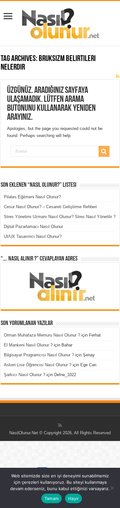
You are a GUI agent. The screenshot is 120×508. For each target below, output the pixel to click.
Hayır (73, 498)
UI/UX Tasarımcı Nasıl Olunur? (32, 236)
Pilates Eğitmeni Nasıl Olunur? (32, 196)
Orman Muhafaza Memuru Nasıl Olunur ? (42, 335)
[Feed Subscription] (117, 76)
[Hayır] (112, 488)
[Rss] (60, 425)
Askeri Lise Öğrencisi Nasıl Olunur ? (37, 364)
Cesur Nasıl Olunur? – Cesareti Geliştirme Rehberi (50, 206)
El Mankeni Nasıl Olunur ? (28, 345)
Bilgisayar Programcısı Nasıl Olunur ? (39, 355)
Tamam (51, 498)
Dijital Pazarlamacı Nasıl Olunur (33, 226)
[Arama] (104, 151)
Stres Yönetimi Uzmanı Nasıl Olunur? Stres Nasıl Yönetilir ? (60, 216)
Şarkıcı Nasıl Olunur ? (24, 374)
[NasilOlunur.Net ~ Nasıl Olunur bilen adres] (60, 22)
